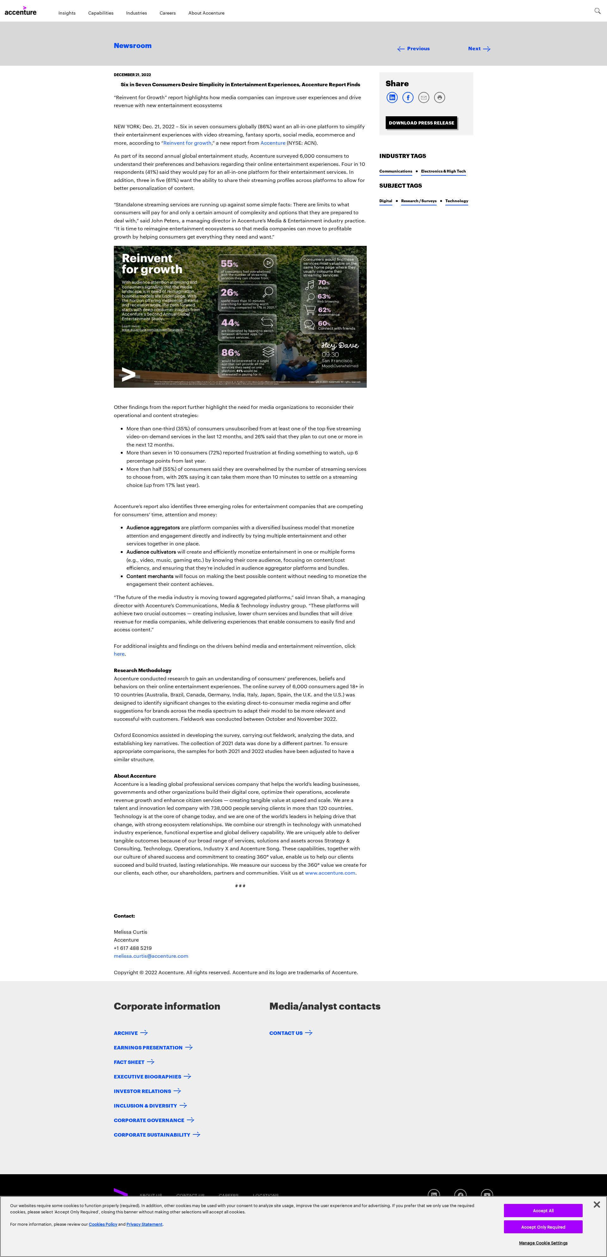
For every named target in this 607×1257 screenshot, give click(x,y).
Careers (168, 12)
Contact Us (286, 1032)
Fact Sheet (129, 1061)
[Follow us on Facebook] (460, 1195)
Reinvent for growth (187, 142)
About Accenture (206, 12)
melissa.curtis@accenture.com (151, 955)
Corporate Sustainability (152, 1134)
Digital (385, 200)
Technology (456, 200)
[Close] (597, 1204)
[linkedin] (392, 101)
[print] (439, 101)
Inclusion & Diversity (145, 1105)
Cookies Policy (103, 1224)
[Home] (20, 10)
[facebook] (408, 101)
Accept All (543, 1210)
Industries (136, 12)
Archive (126, 1032)
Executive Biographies (147, 1076)
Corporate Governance (149, 1119)
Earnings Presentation (148, 1047)
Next (474, 48)
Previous (418, 48)
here (119, 653)
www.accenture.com (330, 872)
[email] (423, 101)
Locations (266, 1195)
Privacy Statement (144, 1224)
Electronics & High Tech (443, 170)
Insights (67, 12)
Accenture (273, 142)
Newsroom (133, 45)
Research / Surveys (419, 200)
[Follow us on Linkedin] (434, 1195)
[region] (303, 1226)
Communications (395, 170)
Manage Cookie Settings (543, 1242)
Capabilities (100, 12)
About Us (150, 1195)
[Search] (598, 11)
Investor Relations (142, 1090)
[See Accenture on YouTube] (487, 1195)
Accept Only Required (543, 1227)
